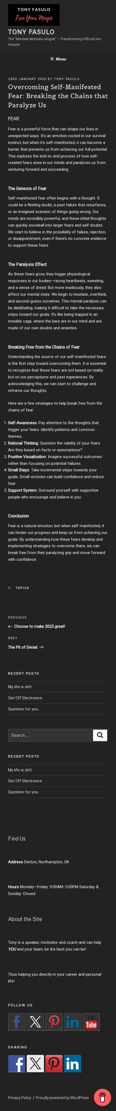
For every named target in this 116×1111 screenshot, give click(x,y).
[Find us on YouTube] (91, 1022)
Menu (61, 59)
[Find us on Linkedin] (72, 1022)
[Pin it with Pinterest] (54, 1063)
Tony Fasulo (31, 32)
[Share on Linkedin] (72, 1063)
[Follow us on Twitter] (35, 1022)
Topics (23, 588)
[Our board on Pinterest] (54, 1022)
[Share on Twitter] (35, 1063)
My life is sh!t (20, 686)
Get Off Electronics (25, 697)
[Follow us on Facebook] (16, 1022)
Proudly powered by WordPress (62, 1098)
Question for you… (24, 709)
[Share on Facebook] (16, 1063)
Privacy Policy (19, 1098)
